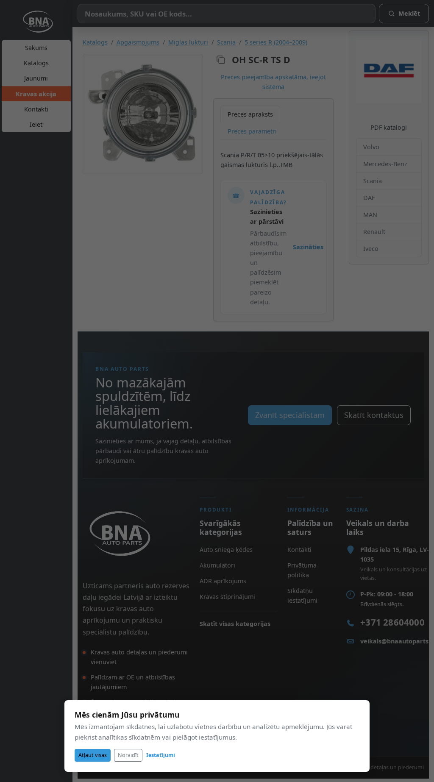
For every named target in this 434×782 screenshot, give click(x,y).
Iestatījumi (160, 755)
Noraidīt (128, 755)
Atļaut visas (92, 755)
